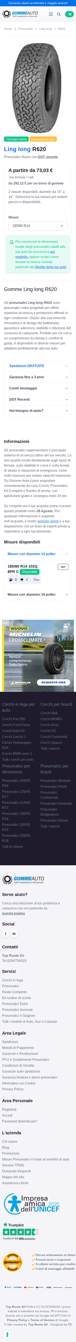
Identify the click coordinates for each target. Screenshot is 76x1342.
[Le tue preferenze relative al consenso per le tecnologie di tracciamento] (7, 1335)
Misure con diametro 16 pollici (31, 594)
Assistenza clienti (15, 1183)
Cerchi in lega (12, 980)
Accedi (7, 1115)
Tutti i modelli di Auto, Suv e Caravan (29, 1021)
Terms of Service (42, 1320)
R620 (61, 28)
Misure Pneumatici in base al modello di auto (35, 1159)
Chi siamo (9, 1141)
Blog (5, 1147)
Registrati (9, 1109)
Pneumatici (25, 28)
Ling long (45, 28)
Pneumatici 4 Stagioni (18, 1015)
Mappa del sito (13, 1177)
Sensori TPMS (13, 1165)
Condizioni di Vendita (18, 1065)
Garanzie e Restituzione (20, 1053)
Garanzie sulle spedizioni (21, 1071)
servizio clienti (48, 521)
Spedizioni (10, 1042)
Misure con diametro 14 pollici (31, 554)
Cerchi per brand (56, 704)
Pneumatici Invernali (17, 1010)
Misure (13, 217)
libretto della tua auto (50, 267)
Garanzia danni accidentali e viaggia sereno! (38, 3)
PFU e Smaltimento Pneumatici (25, 1059)
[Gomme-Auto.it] (20, 14)
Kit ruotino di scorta (16, 998)
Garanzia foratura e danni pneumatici (29, 1077)
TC (70, 1324)
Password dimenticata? (19, 1121)
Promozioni (10, 1153)
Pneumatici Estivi (15, 1004)
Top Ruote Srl (38, 1324)
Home (8, 28)
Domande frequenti (16, 1171)
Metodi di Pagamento (18, 1048)
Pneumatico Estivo (43, 139)
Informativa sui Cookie (18, 1083)
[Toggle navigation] (51, 14)
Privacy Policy (12, 1089)
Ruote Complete (14, 992)
